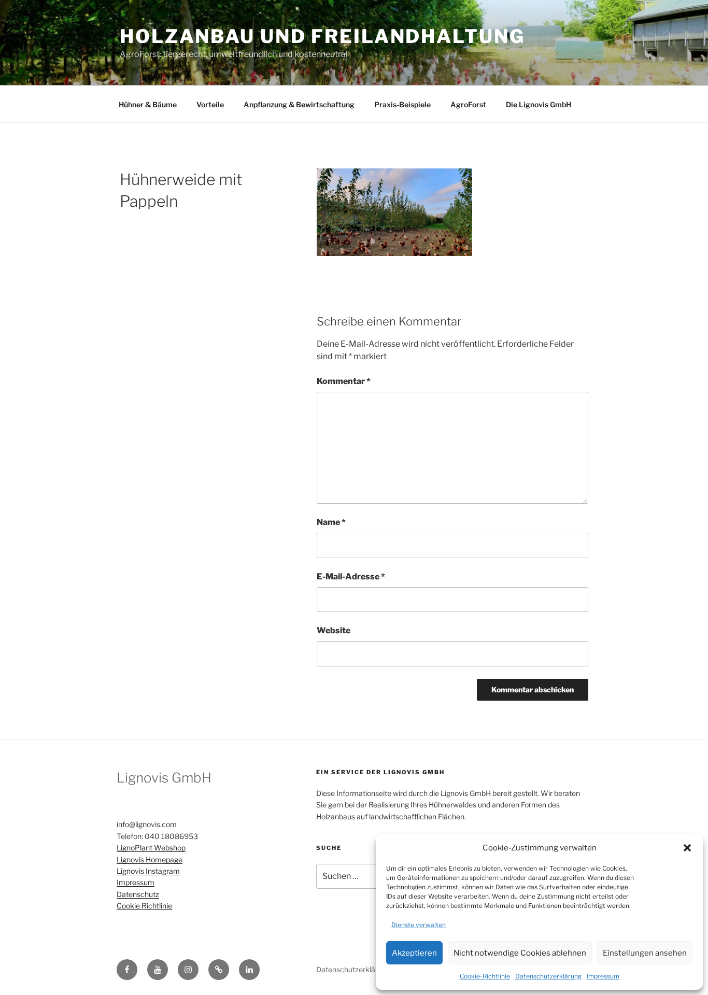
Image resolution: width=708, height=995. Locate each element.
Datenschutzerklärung (548, 976)
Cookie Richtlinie (144, 905)
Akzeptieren (414, 953)
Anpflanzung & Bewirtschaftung (299, 104)
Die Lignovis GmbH (538, 104)
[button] (687, 848)
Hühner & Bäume (148, 104)
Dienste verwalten (418, 925)
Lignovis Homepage (149, 859)
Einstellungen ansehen (645, 953)
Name (331, 522)
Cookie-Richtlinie (485, 976)
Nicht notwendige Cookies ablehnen (520, 953)
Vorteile (210, 104)
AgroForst (468, 104)
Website (333, 630)
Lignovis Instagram (148, 870)
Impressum (603, 976)
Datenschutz (138, 894)
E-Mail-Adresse (351, 576)
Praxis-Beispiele (402, 104)
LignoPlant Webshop (151, 847)
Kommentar (344, 381)
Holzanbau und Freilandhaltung (322, 36)
